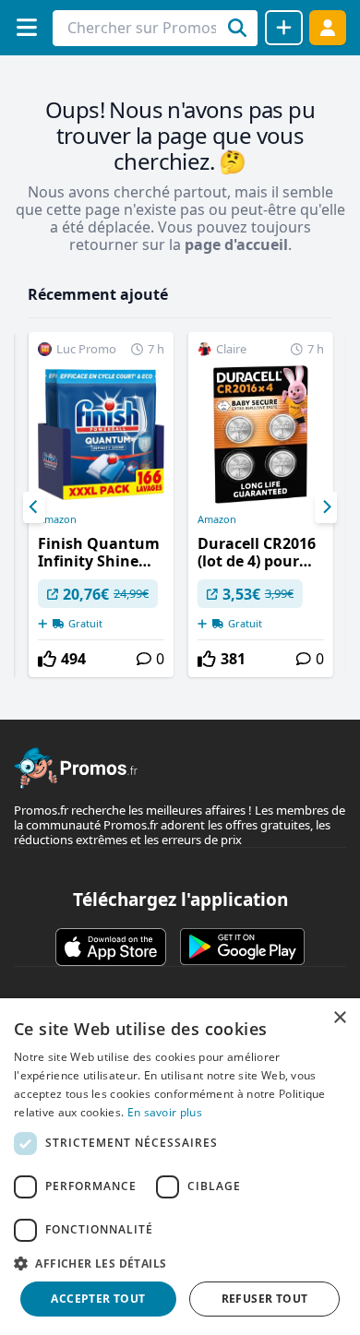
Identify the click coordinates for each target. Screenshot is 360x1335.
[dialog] (180, 1166)
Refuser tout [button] (265, 1298)
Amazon (57, 519)
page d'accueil (236, 244)
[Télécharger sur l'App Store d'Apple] (110, 946)
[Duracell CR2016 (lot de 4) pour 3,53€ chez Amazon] (260, 504)
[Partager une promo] (284, 27)
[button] (180, 1263)
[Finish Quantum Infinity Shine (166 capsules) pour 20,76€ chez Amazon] (101, 504)
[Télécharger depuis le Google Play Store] (242, 946)
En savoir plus (164, 1112)
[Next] (326, 507)
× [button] (339, 1018)
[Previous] (34, 507)
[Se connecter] (327, 27)
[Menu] (26, 27)
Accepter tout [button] (98, 1298)
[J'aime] (47, 659)
